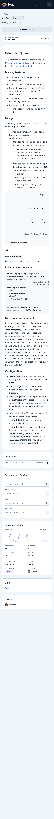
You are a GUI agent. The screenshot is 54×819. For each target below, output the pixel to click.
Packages (7, 14)
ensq (5, 18)
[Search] (43, 4)
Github (7, 588)
